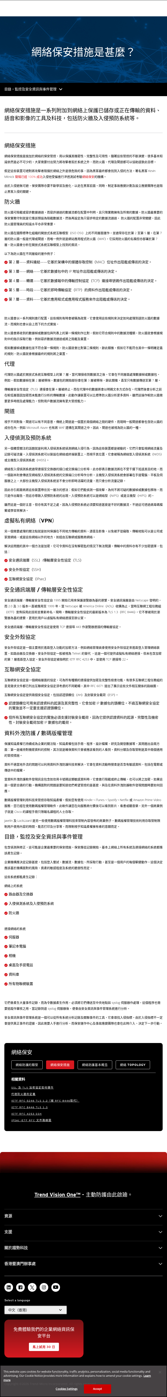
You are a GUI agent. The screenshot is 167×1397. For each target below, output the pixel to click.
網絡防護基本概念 (95, 1065)
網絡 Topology (133, 1065)
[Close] (160, 1372)
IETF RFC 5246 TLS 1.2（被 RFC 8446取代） (45, 1100)
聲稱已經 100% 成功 (29, 177)
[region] (83, 1381)
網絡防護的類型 (27, 1065)
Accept (97, 1389)
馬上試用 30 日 (44, 1347)
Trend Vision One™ (57, 1194)
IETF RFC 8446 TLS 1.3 (29, 1107)
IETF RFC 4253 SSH (26, 1113)
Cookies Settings (66, 1389)
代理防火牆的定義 (23, 1094)
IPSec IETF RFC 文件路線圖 (31, 1120)
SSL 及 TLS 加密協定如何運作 (32, 1087)
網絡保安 (88, 177)
